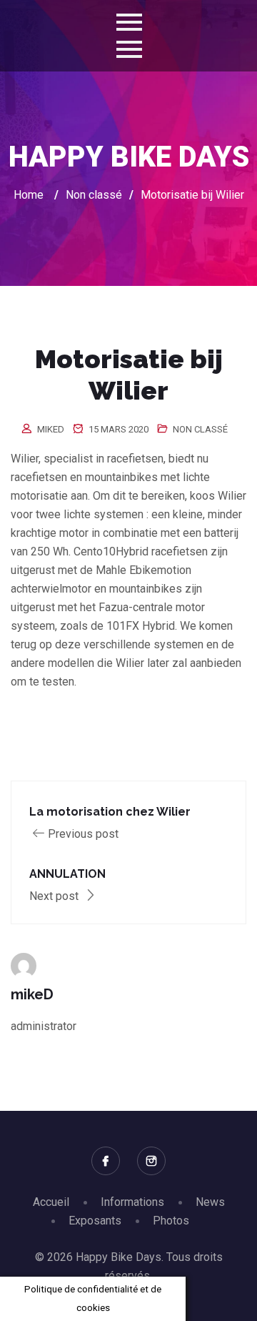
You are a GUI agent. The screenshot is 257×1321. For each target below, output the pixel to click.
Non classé (200, 429)
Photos (171, 1220)
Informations (132, 1202)
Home (29, 195)
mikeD (50, 429)
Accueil (51, 1202)
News (210, 1202)
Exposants (95, 1220)
